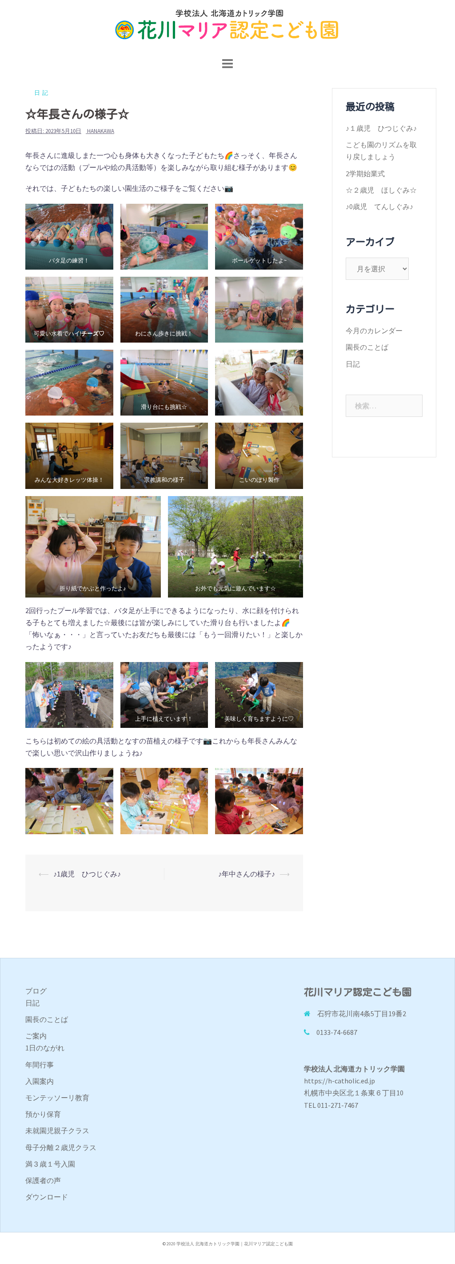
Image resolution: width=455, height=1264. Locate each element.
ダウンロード (46, 1196)
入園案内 (39, 1081)
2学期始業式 (365, 173)
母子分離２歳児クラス (60, 1147)
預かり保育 (43, 1114)
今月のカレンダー (374, 330)
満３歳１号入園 (50, 1163)
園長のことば (367, 347)
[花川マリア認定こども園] (227, 26)
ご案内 (36, 1035)
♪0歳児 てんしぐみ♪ (379, 206)
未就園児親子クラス (57, 1130)
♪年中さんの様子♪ (246, 873)
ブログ (36, 990)
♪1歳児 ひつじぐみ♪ (87, 873)
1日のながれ (44, 1047)
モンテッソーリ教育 (57, 1097)
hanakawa (100, 131)
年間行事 (39, 1064)
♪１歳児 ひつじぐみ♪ (381, 128)
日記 (42, 93)
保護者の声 (43, 1180)
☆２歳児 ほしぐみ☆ (381, 190)
